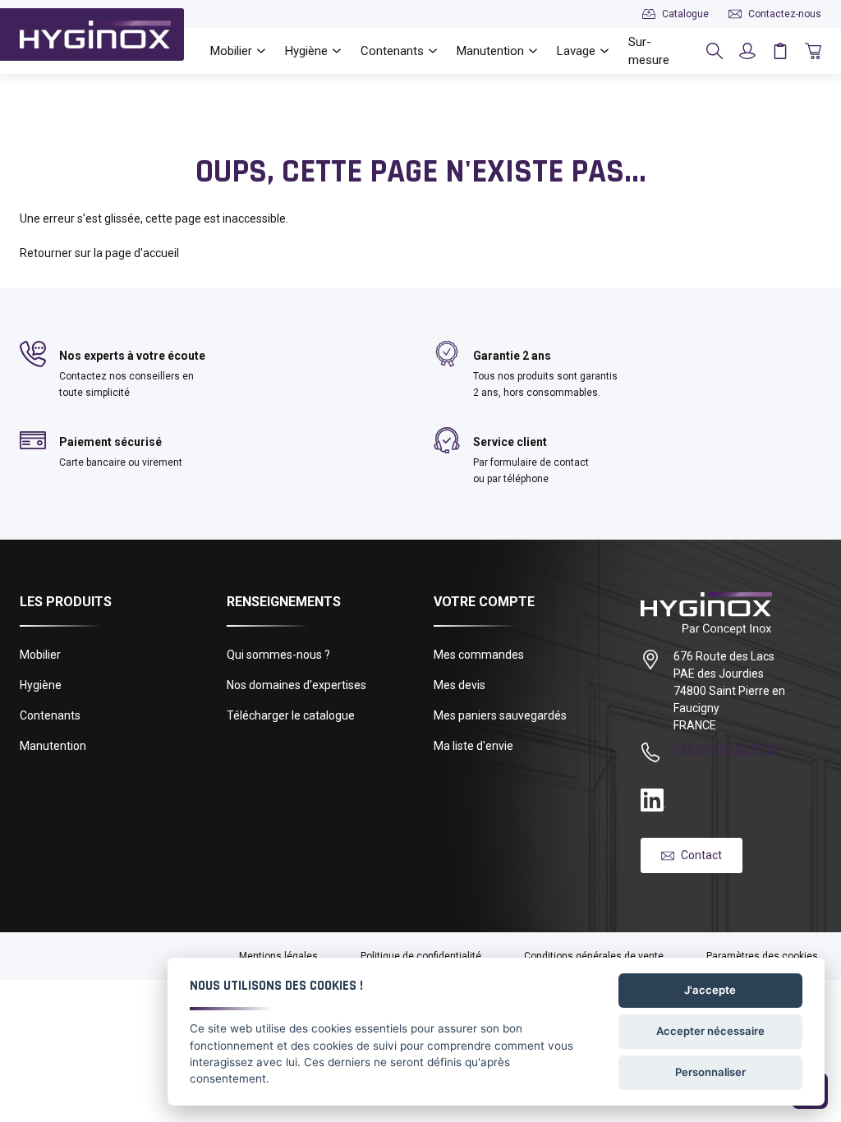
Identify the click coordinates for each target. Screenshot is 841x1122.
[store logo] (95, 34)
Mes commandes (479, 654)
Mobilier (40, 654)
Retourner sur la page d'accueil (99, 253)
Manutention (53, 745)
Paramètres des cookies (762, 956)
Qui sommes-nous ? (278, 654)
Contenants (50, 715)
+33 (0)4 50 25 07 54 (726, 749)
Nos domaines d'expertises (296, 685)
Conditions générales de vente (594, 956)
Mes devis (459, 685)
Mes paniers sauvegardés (500, 715)
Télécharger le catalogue (291, 715)
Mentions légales (278, 956)
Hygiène (41, 685)
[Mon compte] (747, 51)
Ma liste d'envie (473, 745)
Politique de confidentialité (421, 956)
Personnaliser (710, 1071)
